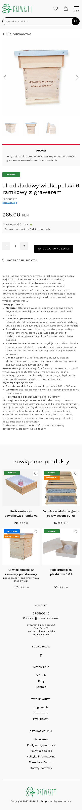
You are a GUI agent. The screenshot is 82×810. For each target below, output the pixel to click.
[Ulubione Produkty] (56, 9)
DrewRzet (9, 202)
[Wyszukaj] (76, 21)
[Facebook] (41, 654)
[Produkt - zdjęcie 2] (41, 77)
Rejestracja (41, 713)
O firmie (41, 675)
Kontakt (41, 686)
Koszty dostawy (41, 768)
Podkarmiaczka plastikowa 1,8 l (61, 572)
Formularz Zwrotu (41, 762)
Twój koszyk (41, 718)
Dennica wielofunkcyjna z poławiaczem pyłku (61, 513)
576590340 (41, 613)
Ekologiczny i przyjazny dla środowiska (21, 579)
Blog (41, 681)
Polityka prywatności (41, 745)
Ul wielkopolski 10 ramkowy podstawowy (21, 572)
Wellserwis (64, 801)
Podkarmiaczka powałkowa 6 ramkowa (21, 513)
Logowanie (41, 707)
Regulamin (41, 739)
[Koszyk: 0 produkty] (66, 9)
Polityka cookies (41, 750)
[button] (4, 77)
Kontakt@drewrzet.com (41, 618)
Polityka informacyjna (41, 756)
